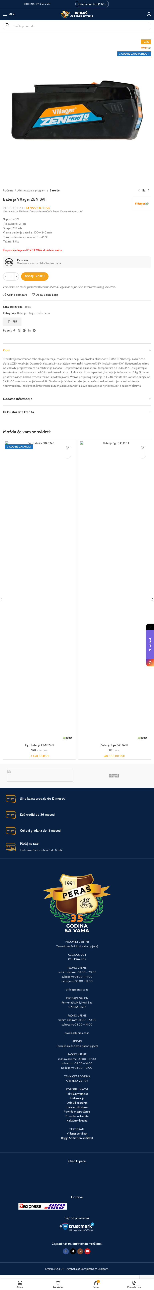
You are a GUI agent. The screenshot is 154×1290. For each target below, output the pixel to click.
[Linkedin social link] (29, 330)
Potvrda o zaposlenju (77, 1111)
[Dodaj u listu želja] (67, 447)
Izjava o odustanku (77, 1107)
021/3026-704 (77, 954)
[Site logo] (77, 14)
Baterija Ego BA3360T (114, 745)
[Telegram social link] (34, 330)
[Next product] (148, 190)
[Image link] (42, 1206)
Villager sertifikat (77, 1133)
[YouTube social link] (87, 1251)
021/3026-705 (77, 959)
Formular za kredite (77, 1116)
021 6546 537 (43, 3)
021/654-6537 (77, 1007)
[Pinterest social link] (24, 330)
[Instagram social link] (80, 1251)
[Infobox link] (77, 262)
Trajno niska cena (39, 313)
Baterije (55, 190)
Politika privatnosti (77, 1094)
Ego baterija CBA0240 (39, 745)
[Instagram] (150, 662)
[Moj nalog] (149, 14)
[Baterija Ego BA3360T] (114, 591)
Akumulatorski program (31, 190)
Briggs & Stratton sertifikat (77, 1138)
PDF (15, 321)
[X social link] (19, 330)
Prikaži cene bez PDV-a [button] (92, 4)
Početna (8, 190)
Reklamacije (77, 1098)
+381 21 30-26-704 (77, 1081)
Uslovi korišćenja (77, 1103)
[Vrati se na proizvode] (143, 190)
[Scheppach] (114, 776)
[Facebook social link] (14, 330)
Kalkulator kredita (77, 1120)
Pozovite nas (67, 454)
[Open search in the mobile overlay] (77, 26)
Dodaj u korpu (35, 276)
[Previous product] (139, 190)
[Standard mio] (40, 776)
